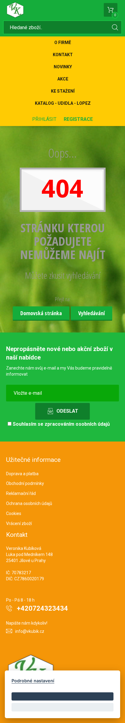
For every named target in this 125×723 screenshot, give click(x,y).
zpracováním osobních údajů (77, 424)
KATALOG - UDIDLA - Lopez (63, 103)
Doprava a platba (22, 473)
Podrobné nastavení (33, 680)
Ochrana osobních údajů (29, 503)
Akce (62, 79)
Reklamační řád (21, 493)
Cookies (13, 513)
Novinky (63, 66)
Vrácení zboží (19, 523)
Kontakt (63, 54)
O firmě (62, 42)
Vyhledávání (91, 313)
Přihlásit (44, 119)
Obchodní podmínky (25, 483)
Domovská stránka (41, 313)
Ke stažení (63, 91)
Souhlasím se (61, 424)
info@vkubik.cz (29, 631)
